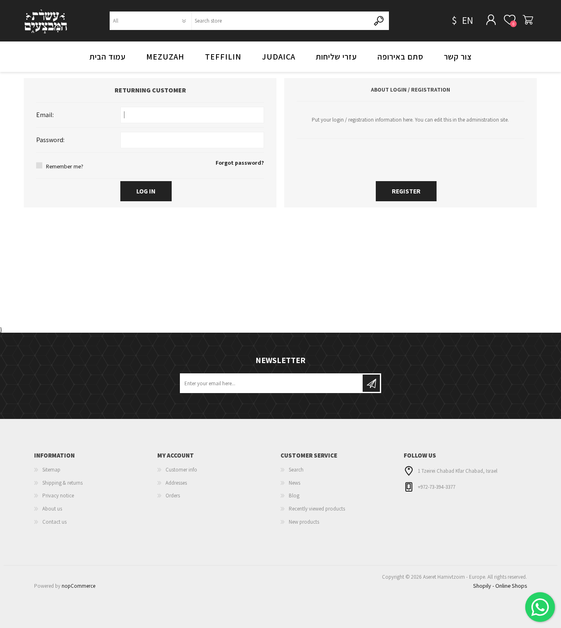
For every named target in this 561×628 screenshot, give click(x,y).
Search (296, 469)
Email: (45, 115)
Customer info (181, 469)
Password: (50, 140)
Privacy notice (58, 495)
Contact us (54, 521)
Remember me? (64, 166)
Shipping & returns (62, 482)
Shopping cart (528, 20)
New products (304, 521)
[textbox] (280, 21)
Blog (294, 495)
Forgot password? (240, 162)
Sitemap (51, 469)
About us (52, 508)
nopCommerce (78, 585)
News (294, 482)
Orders (173, 495)
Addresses (176, 482)
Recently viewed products (317, 508)
